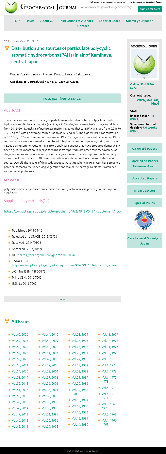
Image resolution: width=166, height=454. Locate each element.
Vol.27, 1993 (80, 340)
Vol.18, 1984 (80, 400)
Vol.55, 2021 (20, 365)
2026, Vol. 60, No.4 (148, 102)
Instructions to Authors (76, 21)
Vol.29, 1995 (50, 426)
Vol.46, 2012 (20, 420)
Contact (83, 26)
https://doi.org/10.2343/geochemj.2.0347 (47, 255)
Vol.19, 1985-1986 (80, 391)
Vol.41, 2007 (50, 353)
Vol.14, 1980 (80, 424)
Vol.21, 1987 (80, 377)
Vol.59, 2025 (20, 340)
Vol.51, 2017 (20, 389)
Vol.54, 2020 (20, 371)
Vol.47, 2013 (20, 414)
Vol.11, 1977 (110, 347)
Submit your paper (139, 21)
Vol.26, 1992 (80, 347)
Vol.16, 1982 (80, 412)
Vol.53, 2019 (20, 377)
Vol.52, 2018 (20, 383)
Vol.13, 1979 (110, 334)
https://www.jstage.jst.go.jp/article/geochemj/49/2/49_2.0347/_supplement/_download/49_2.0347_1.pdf (80, 211)
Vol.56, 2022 (20, 359)
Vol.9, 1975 (109, 359)
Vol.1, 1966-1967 (109, 422)
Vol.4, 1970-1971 (109, 396)
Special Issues (144, 203)
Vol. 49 (25, 41)
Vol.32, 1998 (50, 408)
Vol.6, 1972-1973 (109, 379)
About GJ (47, 21)
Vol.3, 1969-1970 (109, 406)
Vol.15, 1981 (80, 418)
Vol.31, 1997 (50, 414)
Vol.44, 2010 (50, 334)
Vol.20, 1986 (80, 383)
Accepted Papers (144, 178)
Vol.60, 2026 (20, 334)
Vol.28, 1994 (80, 334)
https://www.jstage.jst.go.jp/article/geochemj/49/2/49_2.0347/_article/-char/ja (65, 265)
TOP (16, 21)
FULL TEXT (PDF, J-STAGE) (62, 99)
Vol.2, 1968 (109, 414)
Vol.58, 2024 (20, 347)
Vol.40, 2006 (50, 359)
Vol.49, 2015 (20, 402)
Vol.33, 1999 (50, 402)
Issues (30, 21)
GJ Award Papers (144, 148)
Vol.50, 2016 (20, 396)
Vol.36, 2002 (50, 383)
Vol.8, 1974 (109, 365)
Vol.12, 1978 (110, 340)
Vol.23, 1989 (80, 365)
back (62, 299)
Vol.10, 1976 (110, 353)
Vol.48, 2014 (20, 408)
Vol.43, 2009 (50, 340)
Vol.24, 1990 (80, 359)
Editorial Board (109, 21)
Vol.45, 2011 (20, 426)
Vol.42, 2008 (50, 347)
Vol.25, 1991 (80, 353)
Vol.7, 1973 (109, 371)
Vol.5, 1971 (109, 387)
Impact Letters (144, 190)
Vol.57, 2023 (20, 353)
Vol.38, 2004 (50, 371)
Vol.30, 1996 (50, 420)
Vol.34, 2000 (50, 396)
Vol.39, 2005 (50, 365)
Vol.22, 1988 (80, 371)
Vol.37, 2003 (50, 377)
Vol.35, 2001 (50, 389)
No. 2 (35, 41)
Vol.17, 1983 (80, 406)
